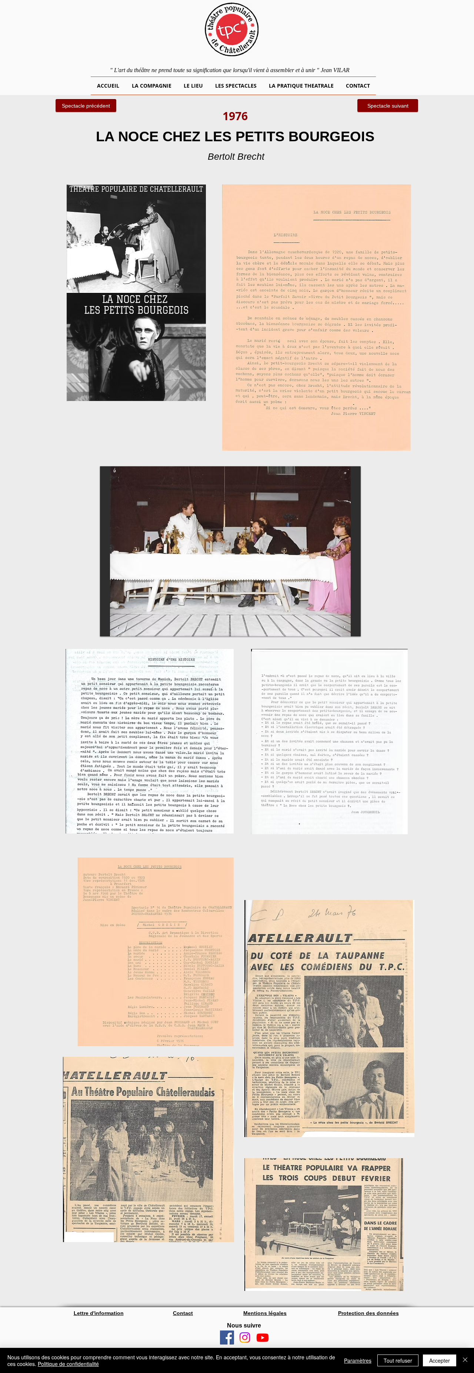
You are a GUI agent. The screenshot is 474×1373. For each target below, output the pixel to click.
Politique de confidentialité (68, 1363)
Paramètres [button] (357, 1360)
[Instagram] (245, 1337)
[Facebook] (227, 1337)
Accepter (439, 1360)
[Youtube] (263, 1337)
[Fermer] (465, 1360)
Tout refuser (398, 1360)
